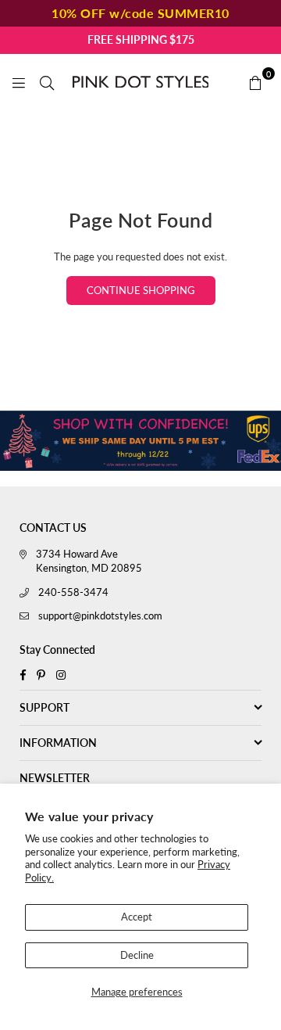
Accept (136, 916)
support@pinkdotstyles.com (100, 615)
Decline (137, 955)
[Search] (47, 81)
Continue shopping (141, 290)
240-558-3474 (73, 592)
